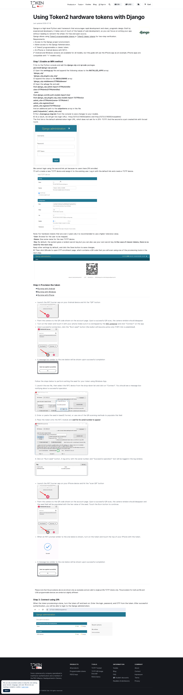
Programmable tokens (78, 671)
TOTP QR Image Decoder (97, 672)
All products (74, 668)
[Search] (109, 4)
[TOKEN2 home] (37, 4)
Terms (137, 678)
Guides (88, 4)
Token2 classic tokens (86, 36)
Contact (138, 671)
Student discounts (122, 678)
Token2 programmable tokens (62, 36)
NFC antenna (111, 324)
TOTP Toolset (97, 668)
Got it (6, 690)
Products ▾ (71, 5)
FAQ (114, 674)
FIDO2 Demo (96, 677)
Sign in (103, 4)
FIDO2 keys (74, 674)
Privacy (137, 681)
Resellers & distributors (121, 681)
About (137, 668)
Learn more (24, 687)
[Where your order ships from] (138, 4)
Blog (95, 4)
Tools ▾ (80, 5)
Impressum (139, 674)
